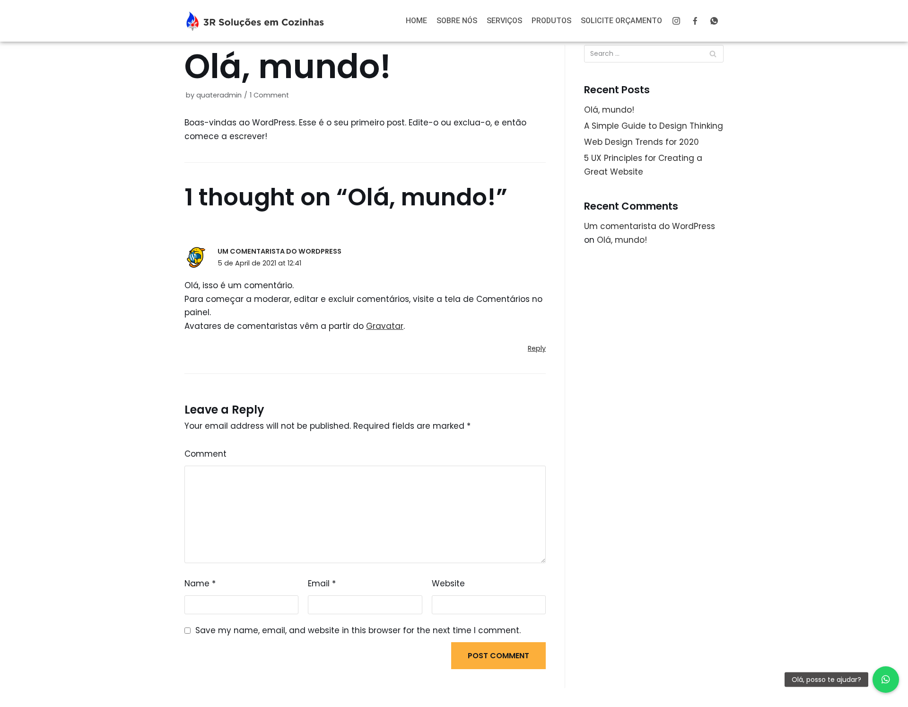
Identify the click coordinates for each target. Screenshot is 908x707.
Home (416, 20)
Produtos (551, 20)
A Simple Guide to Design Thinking (653, 126)
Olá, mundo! (609, 109)
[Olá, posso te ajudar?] (886, 679)
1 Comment (269, 95)
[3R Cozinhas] (255, 21)
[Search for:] (654, 53)
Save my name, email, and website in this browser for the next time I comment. (358, 630)
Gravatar (384, 326)
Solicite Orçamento (621, 20)
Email (322, 583)
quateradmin (219, 95)
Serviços (504, 20)
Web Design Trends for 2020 (641, 142)
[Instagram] (676, 21)
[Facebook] (695, 21)
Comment (205, 454)
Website (448, 583)
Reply (537, 348)
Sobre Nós (457, 20)
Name (200, 583)
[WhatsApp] (714, 21)
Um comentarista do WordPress (279, 251)
